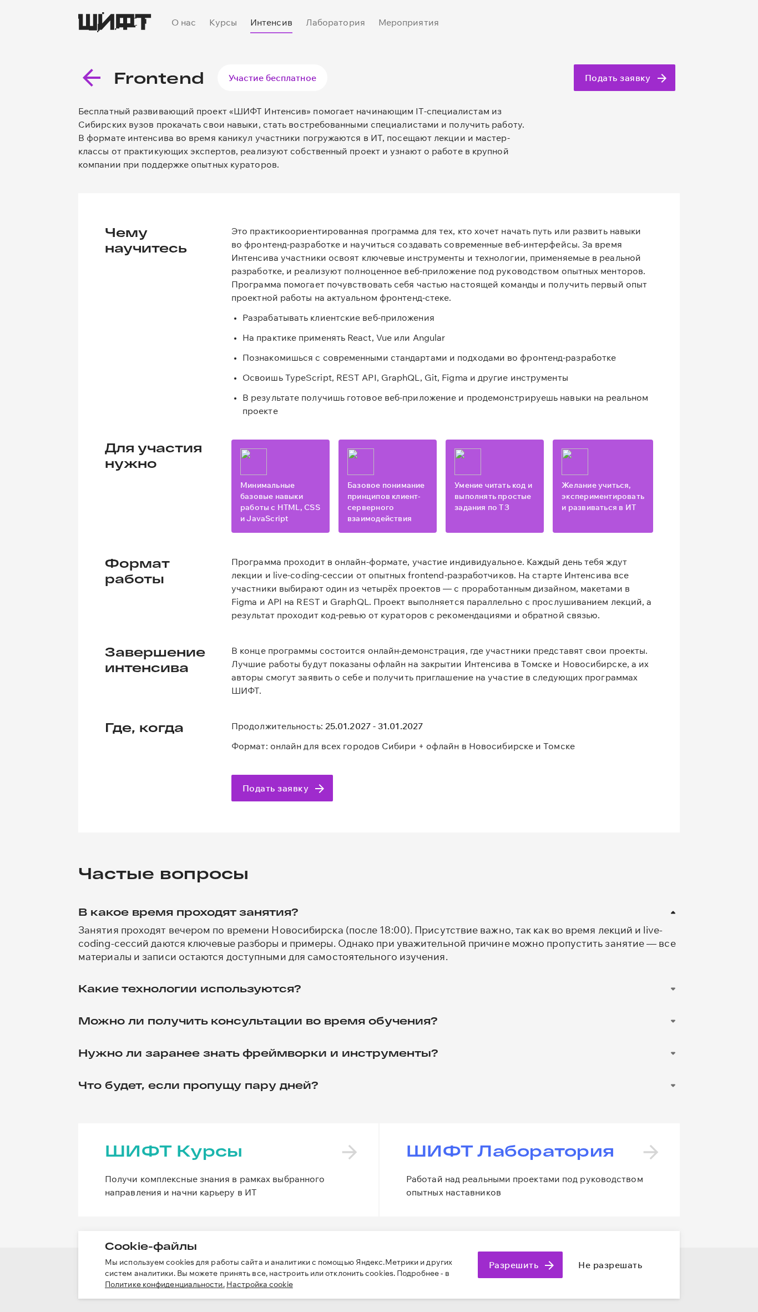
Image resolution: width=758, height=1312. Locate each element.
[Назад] (91, 77)
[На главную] (114, 22)
